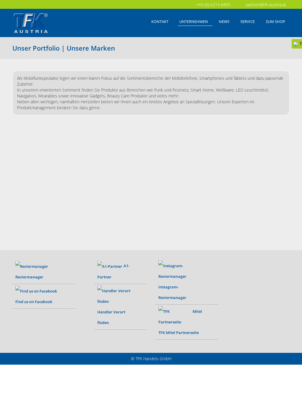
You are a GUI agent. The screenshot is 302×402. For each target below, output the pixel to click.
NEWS (224, 21)
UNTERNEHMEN (193, 21)
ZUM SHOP (275, 21)
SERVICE (247, 21)
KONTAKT (159, 21)
